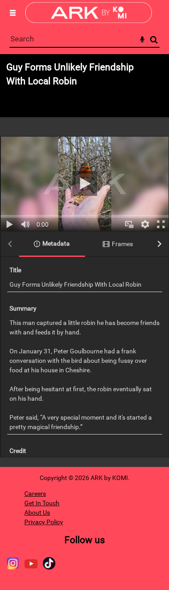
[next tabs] (160, 244)
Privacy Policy (43, 522)
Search (154, 40)
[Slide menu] (12, 12)
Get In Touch (41, 503)
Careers (35, 493)
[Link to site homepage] (88, 20)
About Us (37, 512)
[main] (84, 260)
